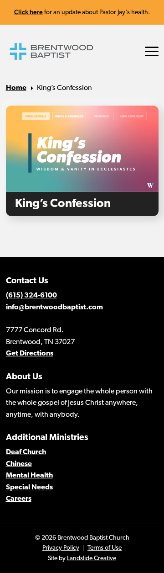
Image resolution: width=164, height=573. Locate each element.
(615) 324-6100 (31, 295)
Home (16, 88)
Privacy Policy (60, 548)
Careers (18, 499)
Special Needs (29, 487)
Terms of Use (104, 548)
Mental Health (29, 475)
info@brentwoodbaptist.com (54, 307)
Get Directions (29, 353)
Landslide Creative (91, 558)
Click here (28, 12)
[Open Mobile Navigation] (152, 51)
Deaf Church (26, 452)
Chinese (19, 464)
